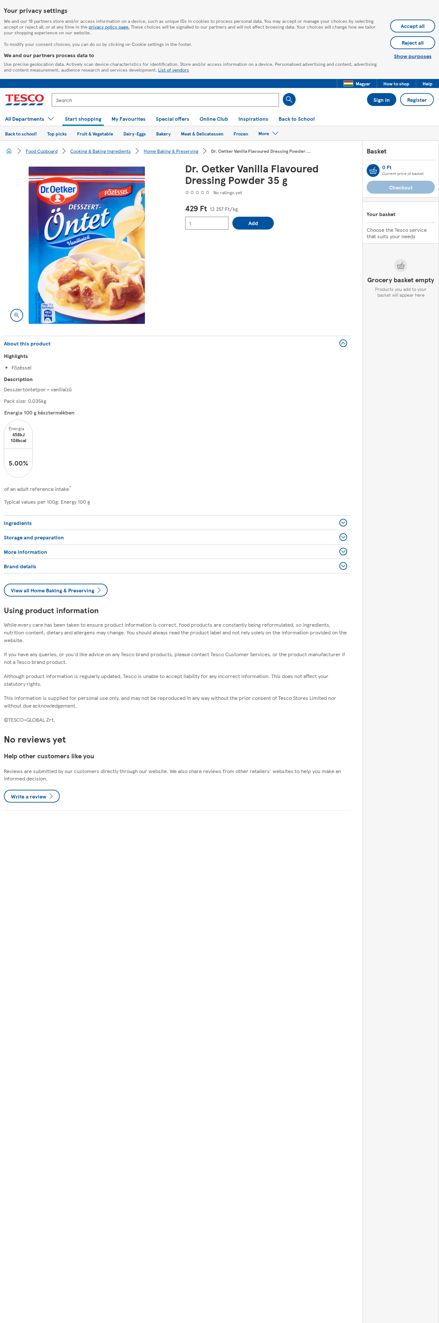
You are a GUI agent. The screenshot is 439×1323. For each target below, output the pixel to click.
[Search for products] (289, 99)
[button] (357, 83)
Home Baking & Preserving (171, 151)
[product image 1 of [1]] (87, 245)
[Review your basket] (373, 170)
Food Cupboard (42, 151)
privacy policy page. (109, 26)
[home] (9, 151)
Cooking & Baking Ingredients (100, 151)
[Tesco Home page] (24, 100)
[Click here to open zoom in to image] (16, 315)
